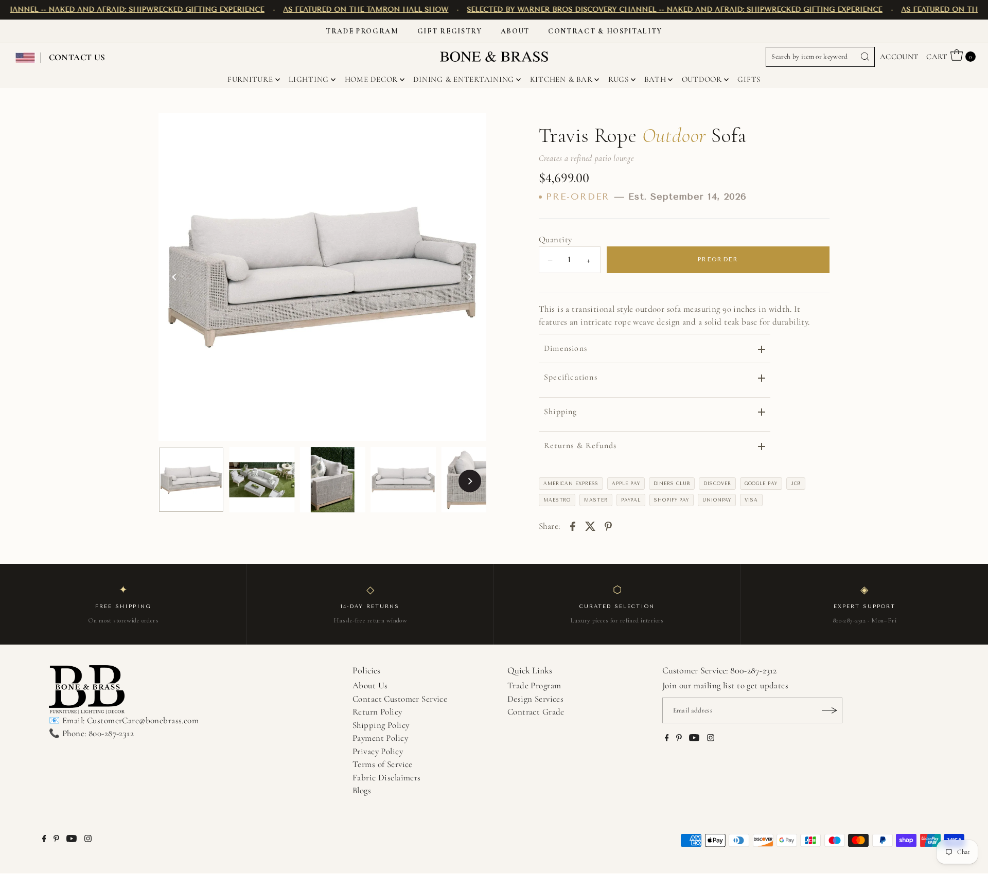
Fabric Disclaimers (386, 777)
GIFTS (749, 79)
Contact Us (77, 57)
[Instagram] (710, 738)
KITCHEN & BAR (561, 79)
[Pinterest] (679, 738)
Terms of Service (382, 764)
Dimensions (565, 348)
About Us (369, 685)
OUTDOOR (702, 79)
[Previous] (175, 277)
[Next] (469, 277)
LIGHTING (309, 79)
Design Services (535, 698)
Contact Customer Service (399, 698)
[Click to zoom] (469, 129)
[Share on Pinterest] (608, 525)
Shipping (560, 411)
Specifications (570, 377)
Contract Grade (535, 711)
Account (899, 56)
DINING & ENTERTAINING (463, 79)
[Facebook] (667, 738)
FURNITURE (250, 79)
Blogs (361, 790)
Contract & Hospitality (605, 31)
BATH (655, 79)
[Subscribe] (829, 710)
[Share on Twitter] (590, 525)
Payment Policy (380, 738)
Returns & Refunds (580, 445)
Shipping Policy (380, 725)
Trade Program (362, 31)
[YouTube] (694, 738)
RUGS (618, 79)
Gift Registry (449, 31)
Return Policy (377, 711)
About (515, 31)
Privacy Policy (377, 751)
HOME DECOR (371, 79)
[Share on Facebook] (572, 525)
